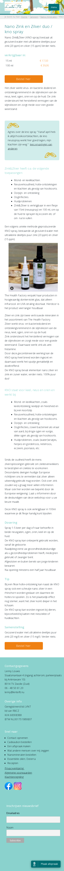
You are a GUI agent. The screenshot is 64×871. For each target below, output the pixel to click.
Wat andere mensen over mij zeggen (28, 750)
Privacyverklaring (14, 768)
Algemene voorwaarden (18, 772)
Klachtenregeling (14, 777)
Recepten (12, 763)
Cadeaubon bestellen (19, 742)
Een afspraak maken (19, 746)
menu (54, 7)
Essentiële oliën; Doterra (21, 759)
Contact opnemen (17, 738)
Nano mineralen (48, 16)
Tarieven (34, 16)
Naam (9, 827)
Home (24, 16)
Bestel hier (23, 79)
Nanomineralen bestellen (21, 754)
